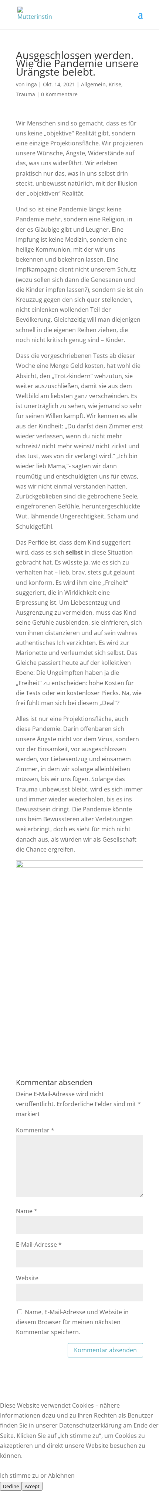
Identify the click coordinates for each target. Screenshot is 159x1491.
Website (27, 1278)
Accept (32, 1486)
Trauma (25, 94)
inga (31, 84)
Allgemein (93, 84)
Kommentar (35, 1130)
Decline (11, 1486)
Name (26, 1211)
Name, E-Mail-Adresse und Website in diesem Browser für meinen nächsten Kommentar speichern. (72, 1322)
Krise (115, 84)
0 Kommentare (59, 94)
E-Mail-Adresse (39, 1244)
